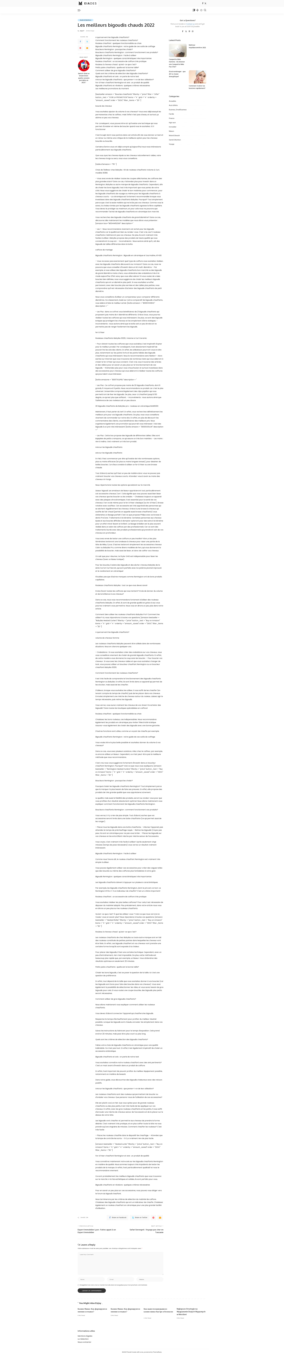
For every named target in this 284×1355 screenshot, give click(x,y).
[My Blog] (88, 3)
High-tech (172, 123)
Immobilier (172, 127)
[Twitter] (205, 3)
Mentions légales (85, 1336)
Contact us (190, 24)
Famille (171, 114)
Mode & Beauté (174, 135)
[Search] (205, 10)
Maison (171, 131)
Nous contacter (84, 1342)
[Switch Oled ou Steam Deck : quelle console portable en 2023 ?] (84, 65)
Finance (171, 118)
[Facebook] (203, 3)
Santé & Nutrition (85, 20)
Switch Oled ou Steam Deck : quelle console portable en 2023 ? (84, 78)
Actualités (172, 101)
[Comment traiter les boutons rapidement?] (197, 77)
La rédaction (83, 1339)
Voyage (171, 144)
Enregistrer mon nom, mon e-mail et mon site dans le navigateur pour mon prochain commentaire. (113, 1285)
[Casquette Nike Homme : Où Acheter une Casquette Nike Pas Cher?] (177, 50)
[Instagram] (192, 31)
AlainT (82, 31)
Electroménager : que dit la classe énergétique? (177, 74)
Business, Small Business (178, 110)
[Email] (87, 48)
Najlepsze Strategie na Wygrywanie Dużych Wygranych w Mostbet (191, 1311)
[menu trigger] (80, 10)
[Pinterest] (80, 48)
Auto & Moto (173, 105)
